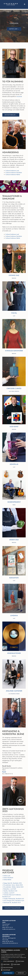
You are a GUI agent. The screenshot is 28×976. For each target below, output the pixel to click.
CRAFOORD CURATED (14, 388)
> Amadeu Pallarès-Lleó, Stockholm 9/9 (13, 899)
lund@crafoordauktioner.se (8, 929)
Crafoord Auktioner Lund (12, 171)
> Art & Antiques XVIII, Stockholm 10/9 (13, 900)
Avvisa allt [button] (21, 973)
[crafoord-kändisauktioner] (14, 660)
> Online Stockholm (7, 878)
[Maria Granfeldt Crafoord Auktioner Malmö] (14, 120)
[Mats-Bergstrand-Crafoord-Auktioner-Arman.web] (14, 49)
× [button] (26, 949)
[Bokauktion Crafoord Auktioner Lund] (14, 547)
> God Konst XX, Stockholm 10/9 (11, 902)
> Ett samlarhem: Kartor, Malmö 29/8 (12, 885)
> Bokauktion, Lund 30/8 (9, 889)
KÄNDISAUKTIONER (14, 653)
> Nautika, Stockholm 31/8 (9, 891)
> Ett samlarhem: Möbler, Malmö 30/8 (12, 887)
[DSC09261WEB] (14, 282)
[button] (14, 970)
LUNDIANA (14, 615)
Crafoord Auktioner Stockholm (13, 172)
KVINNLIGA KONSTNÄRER (14, 351)
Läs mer (11, 959)
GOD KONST (14, 426)
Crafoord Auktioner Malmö (12, 174)
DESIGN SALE (14, 540)
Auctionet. (19, 96)
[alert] (14, 961)
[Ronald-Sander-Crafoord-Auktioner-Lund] (14, 699)
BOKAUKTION (14, 578)
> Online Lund (6, 876)
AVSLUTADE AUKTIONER (14, 691)
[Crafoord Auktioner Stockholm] (14, 395)
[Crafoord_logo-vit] (11, 4)
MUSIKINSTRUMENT (14, 502)
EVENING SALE (14, 275)
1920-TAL (14, 313)
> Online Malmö (6, 879)
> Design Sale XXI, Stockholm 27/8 (12, 883)
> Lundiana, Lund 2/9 (8, 893)
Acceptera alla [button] (8, 973)
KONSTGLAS (14, 464)
